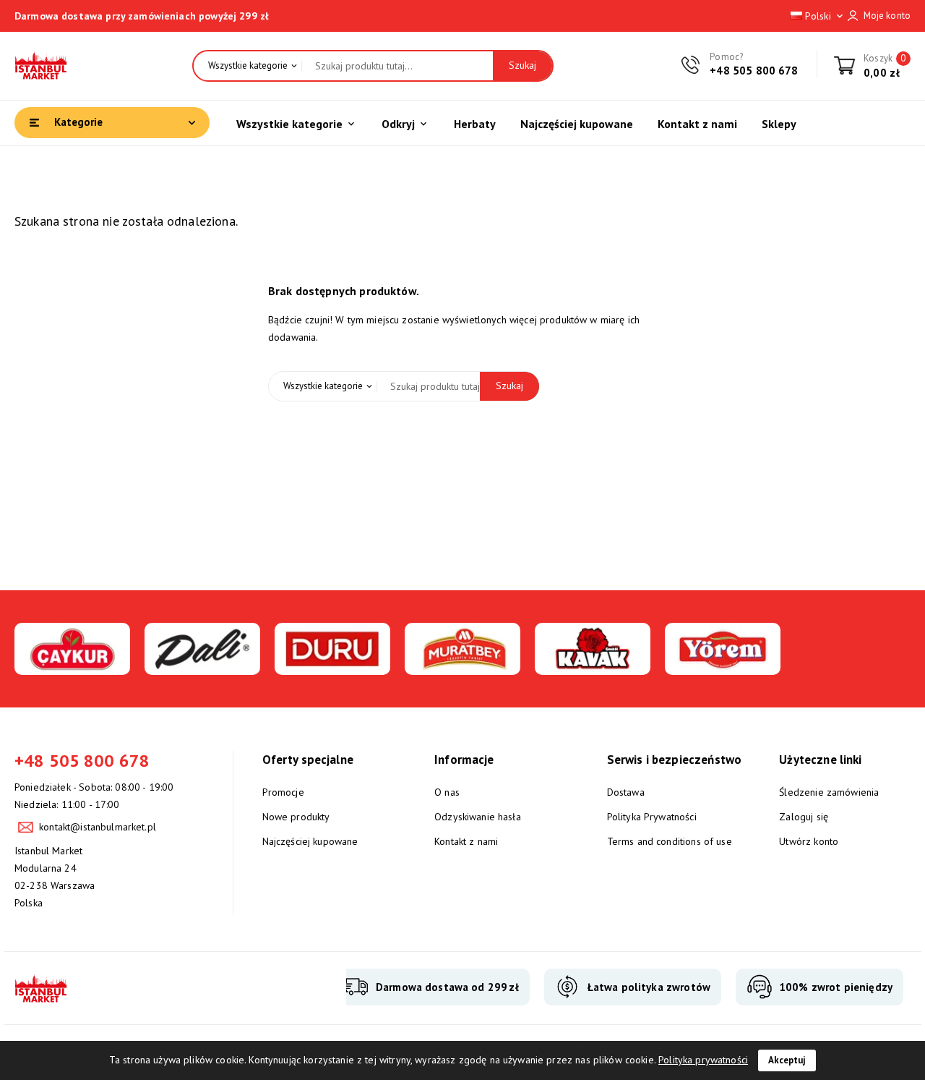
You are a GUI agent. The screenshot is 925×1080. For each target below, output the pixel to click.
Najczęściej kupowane (310, 841)
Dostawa (626, 792)
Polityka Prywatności (652, 816)
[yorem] (722, 666)
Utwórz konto (808, 841)
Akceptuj (787, 1060)
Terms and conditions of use (669, 841)
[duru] (332, 666)
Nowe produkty (296, 816)
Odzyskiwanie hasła (477, 816)
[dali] (202, 666)
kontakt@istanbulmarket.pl (97, 826)
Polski (824, 15)
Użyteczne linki (820, 760)
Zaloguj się (803, 816)
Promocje (283, 792)
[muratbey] (462, 666)
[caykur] (72, 666)
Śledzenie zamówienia (829, 792)
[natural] (592, 666)
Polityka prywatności (703, 1059)
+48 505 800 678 (754, 70)
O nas (447, 792)
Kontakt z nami (466, 841)
